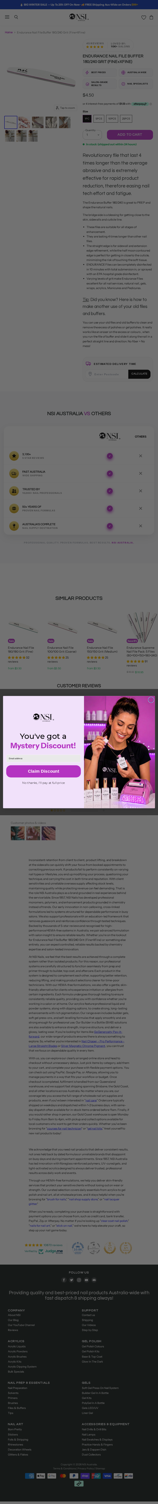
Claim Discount (43, 771)
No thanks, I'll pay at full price (43, 782)
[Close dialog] (151, 699)
